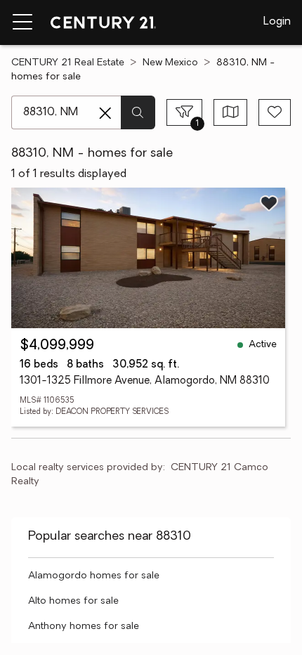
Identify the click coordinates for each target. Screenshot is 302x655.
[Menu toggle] (22, 22)
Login (277, 21)
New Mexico (170, 63)
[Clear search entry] (105, 113)
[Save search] (274, 112)
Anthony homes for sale (83, 626)
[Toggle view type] (231, 112)
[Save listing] (269, 203)
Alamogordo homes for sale (93, 576)
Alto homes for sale (73, 601)
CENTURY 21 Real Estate (67, 63)
